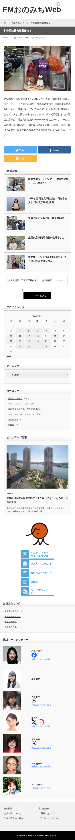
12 (29, 336)
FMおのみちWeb (35, 835)
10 (11, 336)
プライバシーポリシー (49, 818)
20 (37, 341)
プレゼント (13, 419)
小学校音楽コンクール (52, 280)
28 (46, 346)
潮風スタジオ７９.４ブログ (20, 409)
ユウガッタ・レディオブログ (21, 414)
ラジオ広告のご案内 (13, 818)
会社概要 (8, 808)
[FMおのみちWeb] (32, 9)
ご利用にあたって (47, 813)
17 (11, 341)
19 (29, 341)
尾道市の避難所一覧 (14, 611)
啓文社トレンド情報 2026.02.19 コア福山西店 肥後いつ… (47, 259)
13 (37, 336)
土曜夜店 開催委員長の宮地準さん (46, 237)
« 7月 (9, 355)
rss (58, 4)
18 (20, 341)
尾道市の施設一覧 (13, 616)
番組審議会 (43, 808)
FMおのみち (41, 38)
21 (46, 341)
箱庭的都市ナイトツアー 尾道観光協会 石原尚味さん (48, 181)
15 (55, 336)
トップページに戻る (37, 296)
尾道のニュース (23, 38)
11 (20, 336)
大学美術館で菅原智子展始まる (22, 282)
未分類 (11, 425)
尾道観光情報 (11, 621)
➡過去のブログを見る (41, 659)
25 (20, 346)
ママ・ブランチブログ (18, 404)
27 (37, 346)
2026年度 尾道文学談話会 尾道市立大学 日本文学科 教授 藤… (47, 200)
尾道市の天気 (11, 627)
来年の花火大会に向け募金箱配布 (46, 218)
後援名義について (12, 813)
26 (29, 346)
